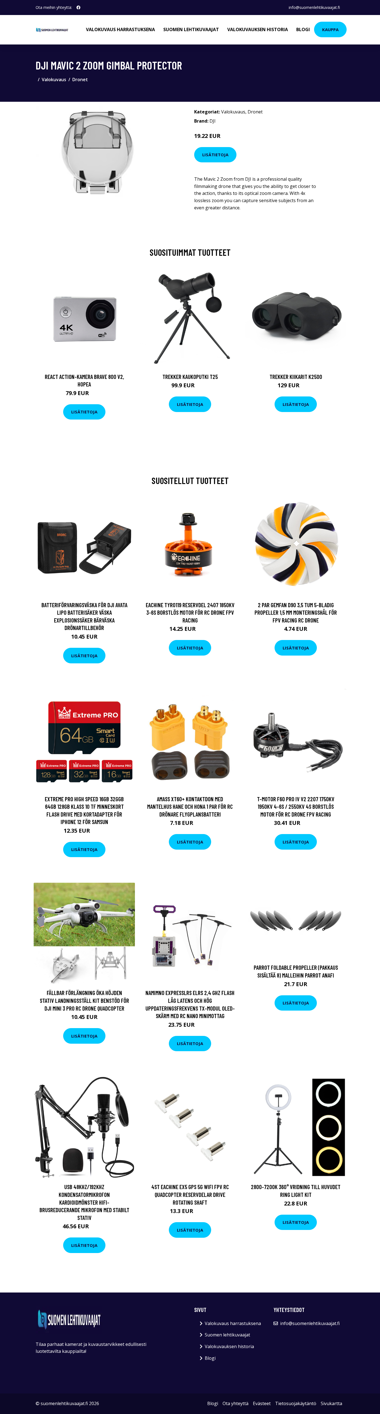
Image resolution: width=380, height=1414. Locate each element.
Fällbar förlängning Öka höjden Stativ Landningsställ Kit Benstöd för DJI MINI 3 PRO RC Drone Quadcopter (84, 1000)
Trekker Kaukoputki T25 (190, 376)
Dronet (80, 79)
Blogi (303, 29)
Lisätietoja (215, 154)
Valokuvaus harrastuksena (120, 29)
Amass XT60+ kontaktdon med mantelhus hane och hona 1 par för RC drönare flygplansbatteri (190, 806)
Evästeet (262, 1403)
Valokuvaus (54, 79)
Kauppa (330, 29)
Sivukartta (331, 1403)
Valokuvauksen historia (257, 29)
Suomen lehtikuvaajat (191, 29)
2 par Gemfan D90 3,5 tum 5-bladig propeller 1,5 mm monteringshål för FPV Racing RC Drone (296, 612)
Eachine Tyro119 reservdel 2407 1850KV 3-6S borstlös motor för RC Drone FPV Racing (190, 612)
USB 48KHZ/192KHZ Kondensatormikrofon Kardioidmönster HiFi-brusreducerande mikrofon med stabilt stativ (84, 1202)
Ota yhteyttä (235, 1403)
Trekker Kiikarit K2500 (296, 376)
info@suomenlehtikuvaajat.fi (314, 7)
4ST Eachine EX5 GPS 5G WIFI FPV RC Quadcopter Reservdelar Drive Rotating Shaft (190, 1194)
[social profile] (78, 7)
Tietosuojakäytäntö (295, 1403)
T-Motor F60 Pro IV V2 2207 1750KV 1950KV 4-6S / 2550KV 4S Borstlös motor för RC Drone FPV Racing (295, 806)
